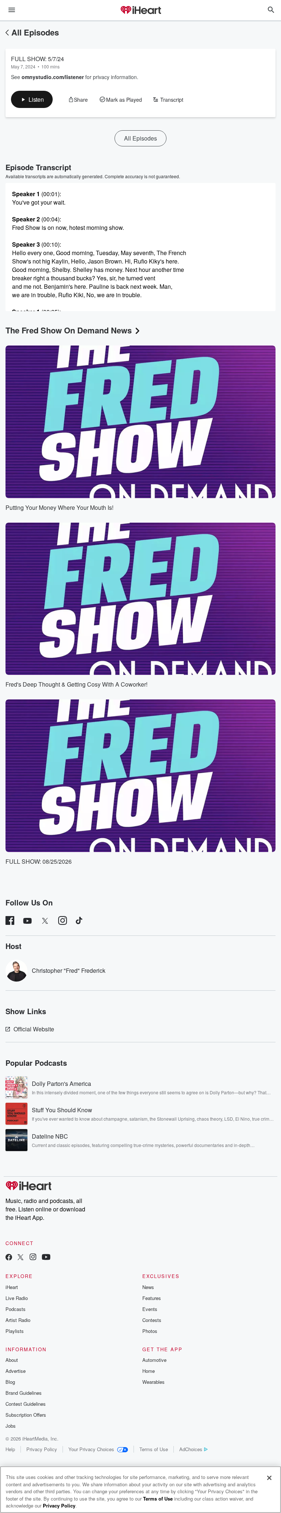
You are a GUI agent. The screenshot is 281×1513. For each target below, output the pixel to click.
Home (148, 1370)
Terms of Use (153, 1449)
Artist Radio (17, 1319)
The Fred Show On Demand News (68, 330)
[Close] (269, 1478)
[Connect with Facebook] (8, 1258)
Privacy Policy (41, 1449)
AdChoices (190, 1449)
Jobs (10, 1425)
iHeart (11, 1287)
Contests (151, 1319)
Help (10, 1449)
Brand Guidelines (23, 1392)
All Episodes (35, 32)
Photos (149, 1330)
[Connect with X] (20, 1258)
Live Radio (16, 1298)
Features (151, 1298)
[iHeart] (140, 10)
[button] (32, 99)
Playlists (14, 1330)
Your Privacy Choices (91, 1449)
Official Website (34, 1029)
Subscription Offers (25, 1414)
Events (149, 1308)
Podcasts (15, 1308)
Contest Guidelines (25, 1403)
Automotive (154, 1359)
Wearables (153, 1381)
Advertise (15, 1370)
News (148, 1287)
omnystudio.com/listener (53, 77)
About (11, 1359)
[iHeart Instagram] (33, 1258)
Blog (10, 1381)
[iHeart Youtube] (46, 1258)
